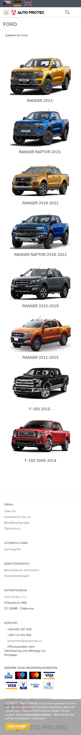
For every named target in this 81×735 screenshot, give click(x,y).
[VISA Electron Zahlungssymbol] (49, 678)
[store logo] (28, 11)
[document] (41, 717)
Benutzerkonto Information (21, 570)
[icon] (75, 12)
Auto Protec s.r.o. (15, 597)
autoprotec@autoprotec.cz (24, 641)
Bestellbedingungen (16, 523)
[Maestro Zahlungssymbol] (21, 678)
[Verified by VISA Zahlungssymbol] (35, 688)
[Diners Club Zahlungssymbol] (48, 688)
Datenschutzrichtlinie (37, 715)
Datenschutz (12, 528)
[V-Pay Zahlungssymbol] (23, 688)
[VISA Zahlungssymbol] (12, 688)
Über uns (10, 511)
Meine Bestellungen (16, 576)
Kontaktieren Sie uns (17, 517)
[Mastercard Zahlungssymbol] (35, 678)
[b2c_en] (28, 3)
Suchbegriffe (12, 549)
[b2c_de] (17, 3)
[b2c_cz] (7, 3)
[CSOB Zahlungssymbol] (8, 678)
